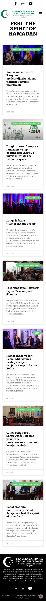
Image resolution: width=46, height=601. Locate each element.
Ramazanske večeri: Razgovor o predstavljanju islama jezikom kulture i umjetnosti (21, 78)
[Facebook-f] (15, 3)
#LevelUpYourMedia (23, 598)
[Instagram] (23, 3)
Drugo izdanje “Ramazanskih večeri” (21, 222)
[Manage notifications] (41, 596)
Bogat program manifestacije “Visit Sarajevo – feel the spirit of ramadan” (22, 511)
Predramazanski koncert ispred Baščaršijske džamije (22, 291)
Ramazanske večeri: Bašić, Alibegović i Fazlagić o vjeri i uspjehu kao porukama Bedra (21, 362)
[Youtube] (30, 3)
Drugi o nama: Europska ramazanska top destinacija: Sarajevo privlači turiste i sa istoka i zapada (22, 153)
